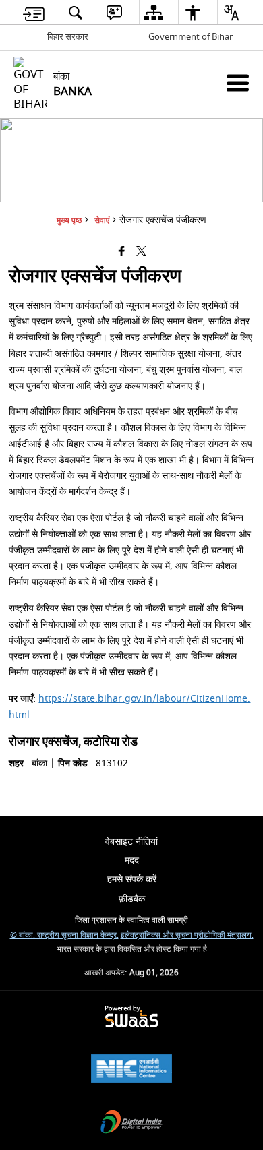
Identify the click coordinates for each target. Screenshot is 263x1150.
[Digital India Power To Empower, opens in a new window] (131, 1123)
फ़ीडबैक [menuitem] (132, 899)
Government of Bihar (190, 36)
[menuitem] (34, 12)
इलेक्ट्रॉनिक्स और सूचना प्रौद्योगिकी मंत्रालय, (187, 935)
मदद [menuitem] (132, 860)
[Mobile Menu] (238, 82)
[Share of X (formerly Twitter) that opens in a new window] (141, 252)
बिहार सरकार (67, 36)
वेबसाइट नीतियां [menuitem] (131, 842)
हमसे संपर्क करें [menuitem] (131, 879)
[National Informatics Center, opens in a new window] (131, 1070)
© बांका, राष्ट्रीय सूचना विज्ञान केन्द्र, (64, 935)
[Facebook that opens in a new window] (121, 252)
